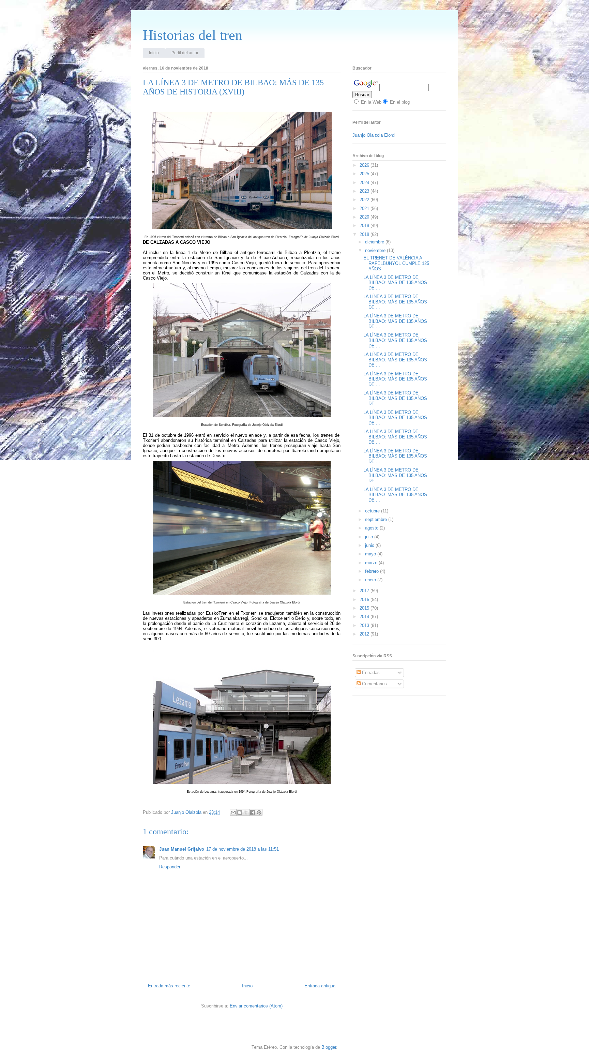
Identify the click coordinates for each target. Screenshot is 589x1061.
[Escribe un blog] (239, 812)
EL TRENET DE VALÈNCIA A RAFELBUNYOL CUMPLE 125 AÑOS (396, 263)
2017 (365, 590)
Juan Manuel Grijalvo (181, 849)
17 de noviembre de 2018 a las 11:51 (242, 849)
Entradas (370, 672)
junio (370, 545)
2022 (365, 199)
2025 (365, 173)
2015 (365, 608)
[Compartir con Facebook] (252, 812)
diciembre (375, 241)
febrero (372, 571)
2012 (365, 634)
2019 (365, 225)
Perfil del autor (184, 52)
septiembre (376, 519)
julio (369, 536)
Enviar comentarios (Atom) (256, 1005)
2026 (365, 165)
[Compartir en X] (246, 812)
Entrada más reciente (169, 985)
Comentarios (374, 683)
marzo (372, 562)
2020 (365, 217)
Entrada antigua (319, 985)
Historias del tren (192, 35)
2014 (365, 616)
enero (371, 579)
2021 (365, 208)
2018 (365, 234)
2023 (365, 191)
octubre (373, 510)
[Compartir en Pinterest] (259, 812)
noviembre (376, 250)
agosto (372, 527)
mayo (371, 553)
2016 (365, 599)
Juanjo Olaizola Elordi (373, 135)
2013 (365, 625)
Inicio (154, 52)
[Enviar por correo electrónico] (233, 812)
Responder (169, 866)
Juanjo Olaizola (187, 812)
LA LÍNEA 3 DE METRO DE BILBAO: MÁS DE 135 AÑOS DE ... (395, 282)
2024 (365, 182)
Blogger (328, 1047)
